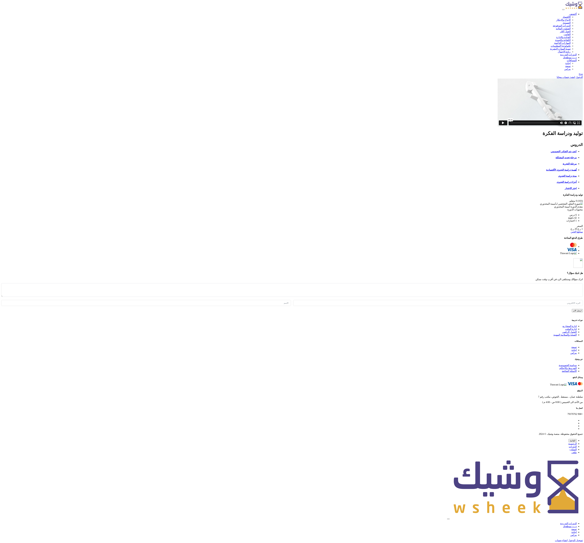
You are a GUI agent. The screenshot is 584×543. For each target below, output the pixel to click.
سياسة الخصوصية (568, 365)
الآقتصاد (567, 17)
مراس (567, 69)
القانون (567, 34)
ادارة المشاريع (570, 326)
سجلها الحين (577, 231)
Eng (581, 74)
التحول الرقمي (569, 332)
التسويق (567, 22)
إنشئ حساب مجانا (566, 77)
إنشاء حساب (561, 540)
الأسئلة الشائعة (569, 371)
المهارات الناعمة (562, 43)
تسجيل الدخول (575, 540)
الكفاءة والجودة (563, 40)
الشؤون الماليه (563, 28)
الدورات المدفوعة (562, 25)
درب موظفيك (570, 57)
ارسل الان (577, 310)
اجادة (568, 63)
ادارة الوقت (571, 329)
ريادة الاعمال (564, 51)
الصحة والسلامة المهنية (565, 335)
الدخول (579, 77)
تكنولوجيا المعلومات (561, 46)
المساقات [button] (572, 60)
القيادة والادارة (563, 37)
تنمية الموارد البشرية (560, 48)
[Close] (448, 518)
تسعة (568, 66)
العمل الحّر (565, 31)
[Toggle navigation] (563, 9)
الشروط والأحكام (568, 368)
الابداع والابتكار (563, 20)
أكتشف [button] (573, 14)
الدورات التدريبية (568, 54)
